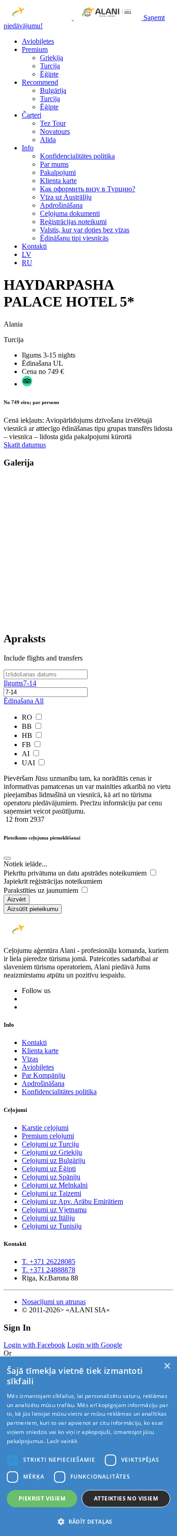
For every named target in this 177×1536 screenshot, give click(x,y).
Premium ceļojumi (48, 1136)
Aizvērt (16, 899)
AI (26, 754)
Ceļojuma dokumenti (70, 213)
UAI (29, 763)
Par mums (54, 164)
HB (28, 735)
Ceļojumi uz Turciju (50, 1144)
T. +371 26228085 (48, 1261)
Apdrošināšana (61, 205)
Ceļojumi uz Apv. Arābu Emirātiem (72, 1201)
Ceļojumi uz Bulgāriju (53, 1160)
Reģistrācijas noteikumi (73, 221)
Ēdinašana (24, 701)
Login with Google (94, 1345)
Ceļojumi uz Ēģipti (49, 1168)
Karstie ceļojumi (45, 1128)
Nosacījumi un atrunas (54, 1302)
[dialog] (88, 1446)
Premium (35, 49)
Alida (48, 139)
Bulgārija (53, 90)
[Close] (7, 858)
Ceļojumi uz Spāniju (51, 1177)
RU (27, 262)
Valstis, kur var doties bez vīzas (84, 230)
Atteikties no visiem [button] (126, 1498)
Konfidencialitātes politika (77, 156)
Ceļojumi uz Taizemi (51, 1193)
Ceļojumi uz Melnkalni (55, 1185)
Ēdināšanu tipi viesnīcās (74, 238)
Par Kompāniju (43, 1075)
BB (28, 726)
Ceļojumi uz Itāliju (48, 1218)
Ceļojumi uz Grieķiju (52, 1152)
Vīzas (30, 1059)
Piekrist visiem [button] (42, 1498)
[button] (88, 1521)
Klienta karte (58, 180)
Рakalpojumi (58, 172)
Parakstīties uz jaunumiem (42, 890)
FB (27, 744)
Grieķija (51, 57)
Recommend (40, 82)
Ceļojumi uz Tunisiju (52, 1226)
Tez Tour (53, 123)
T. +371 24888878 (48, 1270)
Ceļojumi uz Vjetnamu (54, 1209)
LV (26, 254)
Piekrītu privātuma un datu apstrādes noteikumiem (76, 873)
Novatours (55, 131)
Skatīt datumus (25, 445)
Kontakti (34, 246)
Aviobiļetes (38, 41)
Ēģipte (49, 74)
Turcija (50, 66)
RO (28, 717)
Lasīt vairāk (62, 1441)
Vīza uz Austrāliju (66, 197)
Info (28, 148)
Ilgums (20, 683)
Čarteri (31, 115)
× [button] (166, 1366)
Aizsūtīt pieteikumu (32, 909)
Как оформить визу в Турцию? (87, 189)
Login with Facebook (34, 1345)
